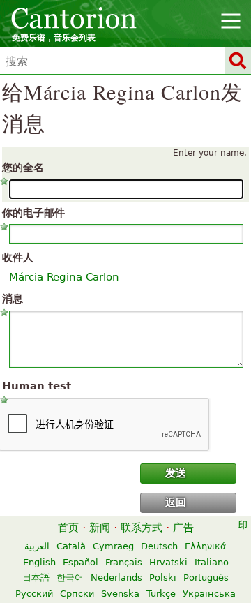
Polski (162, 577)
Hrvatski (168, 562)
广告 (183, 527)
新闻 (99, 527)
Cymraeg (113, 546)
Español (80, 562)
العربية (37, 546)
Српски (77, 593)
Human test (36, 386)
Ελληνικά (206, 546)
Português (206, 577)
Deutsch (159, 546)
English (39, 562)
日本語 (36, 577)
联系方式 (141, 527)
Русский (34, 593)
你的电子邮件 (33, 213)
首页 (68, 527)
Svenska (120, 593)
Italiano (212, 562)
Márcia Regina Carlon (64, 277)
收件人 (17, 257)
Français (123, 562)
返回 (175, 502)
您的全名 (23, 167)
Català (71, 546)
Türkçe (161, 593)
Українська (209, 593)
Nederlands (116, 577)
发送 (175, 473)
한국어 (70, 577)
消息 (12, 298)
